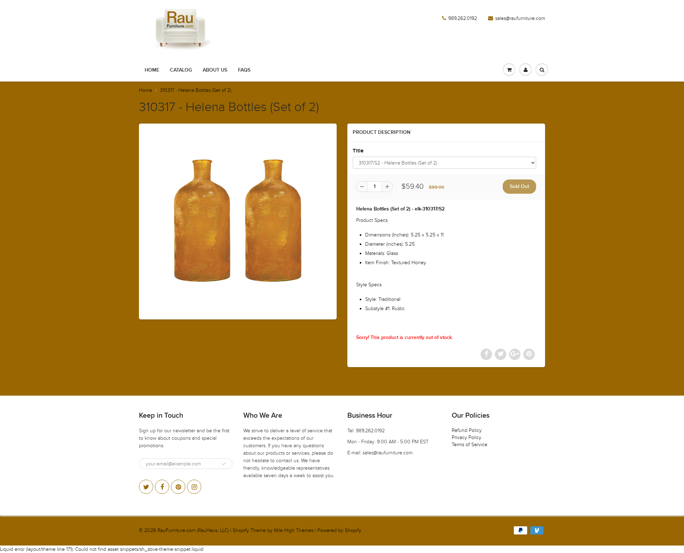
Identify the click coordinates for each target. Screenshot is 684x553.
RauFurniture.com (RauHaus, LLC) (193, 530)
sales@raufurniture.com (520, 18)
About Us (215, 70)
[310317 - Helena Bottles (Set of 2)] (238, 221)
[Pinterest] (178, 487)
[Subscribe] (223, 464)
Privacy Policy (466, 437)
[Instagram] (194, 487)
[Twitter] (146, 487)
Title (358, 150)
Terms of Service (469, 445)
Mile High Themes (294, 530)
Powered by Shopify (339, 530)
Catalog (181, 70)
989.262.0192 (462, 18)
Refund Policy (467, 430)
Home (152, 70)
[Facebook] (162, 487)
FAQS (244, 70)
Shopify (241, 530)
